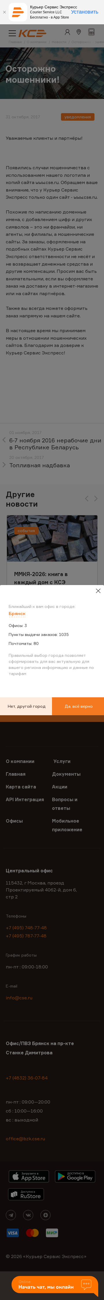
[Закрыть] (4, 12)
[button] (55, 1287)
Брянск (17, 613)
